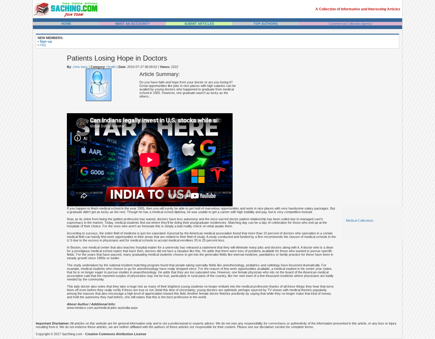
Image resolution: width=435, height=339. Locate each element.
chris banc (80, 67)
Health (111, 67)
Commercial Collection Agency (350, 23)
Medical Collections (359, 220)
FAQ (43, 45)
